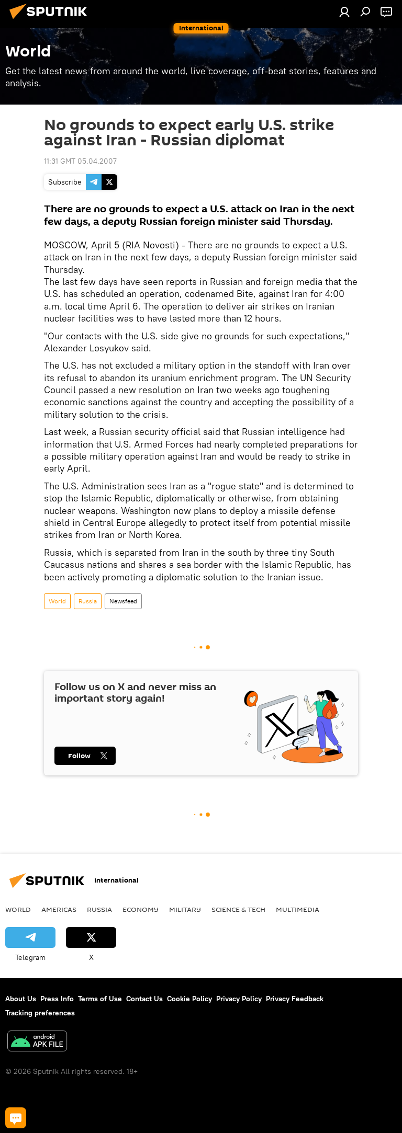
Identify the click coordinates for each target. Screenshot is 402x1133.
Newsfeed (123, 601)
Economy (140, 909)
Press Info (57, 998)
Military (185, 909)
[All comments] (15, 1117)
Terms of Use (100, 998)
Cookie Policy (189, 998)
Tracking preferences (40, 1012)
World (57, 601)
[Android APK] (37, 1042)
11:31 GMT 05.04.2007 (80, 161)
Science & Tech (238, 909)
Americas (58, 909)
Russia (88, 601)
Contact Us (144, 998)
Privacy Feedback (294, 998)
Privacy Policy (239, 998)
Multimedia (297, 909)
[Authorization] (344, 11)
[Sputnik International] (51, 20)
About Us (20, 998)
